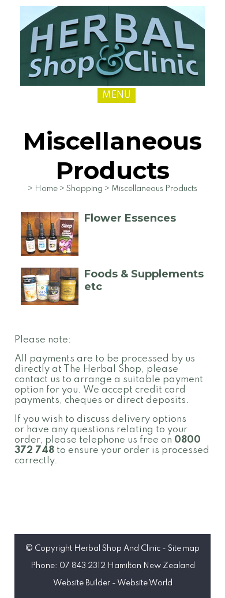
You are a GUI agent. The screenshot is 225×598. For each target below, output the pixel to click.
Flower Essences (130, 218)
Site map (184, 548)
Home (46, 189)
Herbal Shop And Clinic (117, 548)
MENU (116, 95)
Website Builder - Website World (112, 583)
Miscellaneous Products (154, 189)
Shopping (84, 189)
